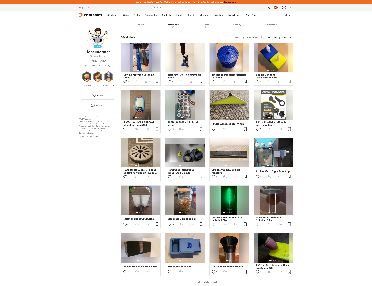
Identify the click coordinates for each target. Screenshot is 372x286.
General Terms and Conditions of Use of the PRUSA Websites (94, 118)
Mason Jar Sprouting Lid (182, 218)
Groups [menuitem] (204, 15)
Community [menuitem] (151, 15)
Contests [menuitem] (166, 15)
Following (104, 65)
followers (91, 65)
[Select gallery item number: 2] (140, 70)
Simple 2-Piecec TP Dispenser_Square (267, 76)
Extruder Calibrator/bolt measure (226, 171)
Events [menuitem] (191, 15)
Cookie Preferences (98, 128)
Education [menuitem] (218, 15)
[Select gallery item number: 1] (138, 70)
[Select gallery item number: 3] (143, 70)
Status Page (107, 131)
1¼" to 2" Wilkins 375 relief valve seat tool (271, 123)
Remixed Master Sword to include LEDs (227, 219)
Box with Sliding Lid (179, 266)
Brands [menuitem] (179, 15)
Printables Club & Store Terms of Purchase (94, 124)
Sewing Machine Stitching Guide (138, 76)
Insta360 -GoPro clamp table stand (184, 76)
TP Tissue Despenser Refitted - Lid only (229, 76)
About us (90, 133)
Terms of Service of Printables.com (91, 121)
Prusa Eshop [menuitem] (234, 15)
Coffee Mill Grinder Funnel (227, 266)
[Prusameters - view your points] (276, 7)
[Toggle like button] (125, 81)
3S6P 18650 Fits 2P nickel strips (183, 123)
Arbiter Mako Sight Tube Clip (273, 171)
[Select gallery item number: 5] (277, 70)
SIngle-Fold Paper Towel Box (140, 266)
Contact (82, 133)
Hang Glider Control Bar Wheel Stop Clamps (181, 171)
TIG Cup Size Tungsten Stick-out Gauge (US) (273, 266)
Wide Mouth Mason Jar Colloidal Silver (269, 219)
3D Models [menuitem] (112, 15)
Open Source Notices (86, 131)
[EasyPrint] (269, 7)
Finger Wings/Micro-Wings (228, 123)
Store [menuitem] (126, 15)
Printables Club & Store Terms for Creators (94, 126)
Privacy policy (83, 128)
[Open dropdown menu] (113, 38)
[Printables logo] (90, 15)
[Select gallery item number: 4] (275, 70)
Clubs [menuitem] (137, 15)
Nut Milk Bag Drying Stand (138, 218)
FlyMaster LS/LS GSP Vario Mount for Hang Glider (139, 123)
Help (98, 131)
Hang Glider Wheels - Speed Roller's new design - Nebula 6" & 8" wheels (140, 171)
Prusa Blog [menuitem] (250, 15)
